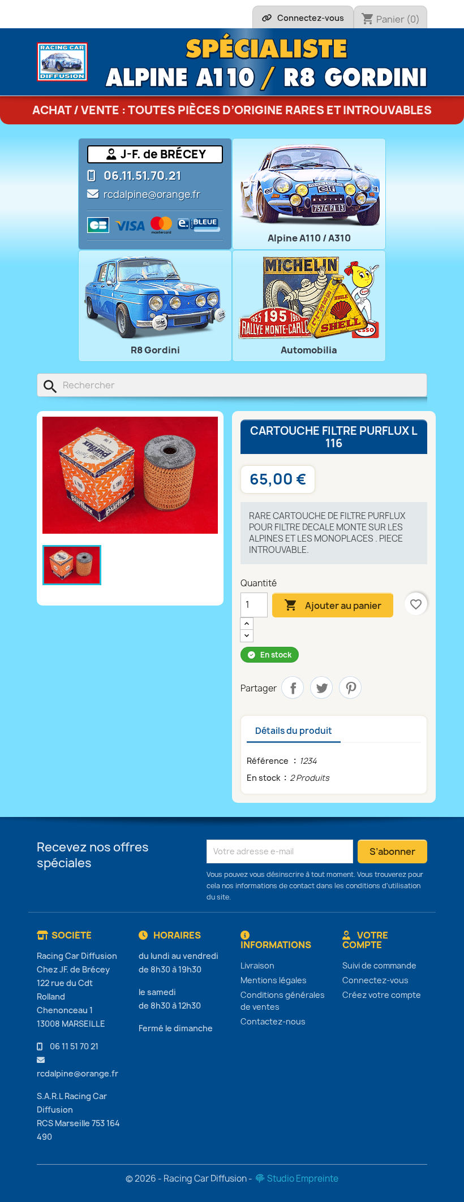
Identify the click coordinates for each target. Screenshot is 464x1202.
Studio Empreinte (301, 1178)
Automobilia (309, 350)
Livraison (257, 965)
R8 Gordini (155, 350)
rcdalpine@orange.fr (152, 194)
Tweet (321, 687)
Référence (268, 760)
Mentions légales (273, 980)
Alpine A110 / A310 (309, 238)
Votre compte (365, 940)
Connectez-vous (375, 980)
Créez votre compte (381, 994)
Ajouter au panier (332, 605)
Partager (292, 687)
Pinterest (350, 687)
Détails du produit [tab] (293, 731)
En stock (264, 777)
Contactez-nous (273, 1021)
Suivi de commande (379, 965)
